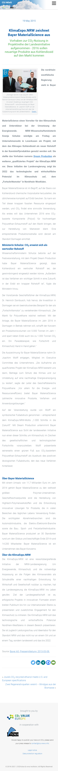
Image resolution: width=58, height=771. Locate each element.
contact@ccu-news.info (40, 743)
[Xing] (43, 662)
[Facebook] (48, 662)
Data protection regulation (32, 754)
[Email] (53, 662)
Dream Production (43, 156)
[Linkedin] (38, 662)
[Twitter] (33, 662)
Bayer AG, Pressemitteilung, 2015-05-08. (30, 651)
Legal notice (32, 750)
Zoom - (34, 112)
